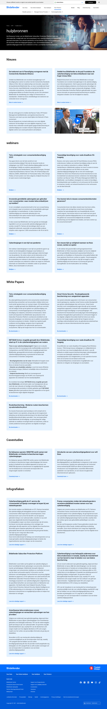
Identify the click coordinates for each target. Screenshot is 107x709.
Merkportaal (9, 691)
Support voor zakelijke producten (39, 684)
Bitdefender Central (11, 682)
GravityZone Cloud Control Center (15, 684)
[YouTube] (92, 682)
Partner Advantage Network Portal (15, 689)
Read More (29, 87)
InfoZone (33, 691)
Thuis (8, 25)
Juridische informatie (12, 697)
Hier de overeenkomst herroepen (71, 697)
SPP (12, 25)
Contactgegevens (44, 697)
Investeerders (34, 687)
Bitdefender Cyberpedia (12, 687)
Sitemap (30, 697)
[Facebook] (81, 682)
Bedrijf (36, 697)
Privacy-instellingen (56, 697)
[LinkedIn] (88, 682)
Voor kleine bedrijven (22, 674)
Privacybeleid (22, 697)
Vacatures (33, 689)
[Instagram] (96, 682)
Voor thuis (9, 674)
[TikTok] (99, 682)
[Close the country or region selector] (99, 2)
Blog (78, 7)
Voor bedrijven (36, 674)
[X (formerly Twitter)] (84, 682)
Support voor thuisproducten (38, 682)
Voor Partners (48, 674)
